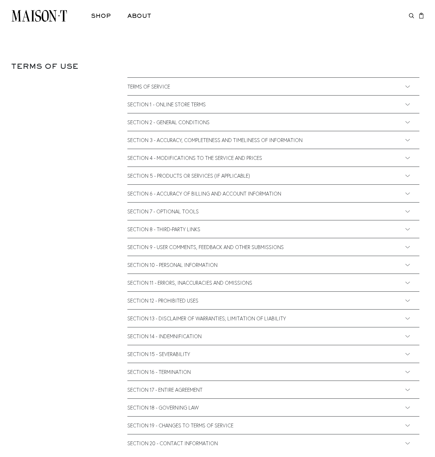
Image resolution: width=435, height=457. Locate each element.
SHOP (101, 15)
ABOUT (139, 15)
